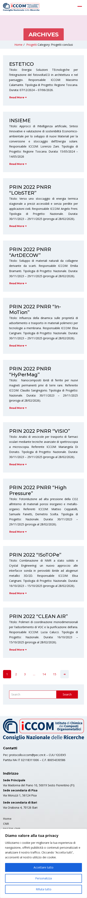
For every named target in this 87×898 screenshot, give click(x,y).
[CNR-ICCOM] (21, 7)
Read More (16, 97)
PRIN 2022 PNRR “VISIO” (39, 431)
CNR (6, 824)
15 (54, 674)
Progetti (31, 45)
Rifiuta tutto (43, 889)
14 (44, 674)
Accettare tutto (43, 867)
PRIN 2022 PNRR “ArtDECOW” (30, 252)
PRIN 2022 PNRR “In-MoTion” (35, 309)
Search (67, 694)
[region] (43, 863)
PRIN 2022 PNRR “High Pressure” (38, 490)
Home (18, 45)
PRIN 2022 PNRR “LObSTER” (30, 190)
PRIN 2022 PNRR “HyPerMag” (30, 371)
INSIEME (20, 120)
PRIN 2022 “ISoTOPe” (35, 555)
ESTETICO (21, 64)
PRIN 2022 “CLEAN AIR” (38, 616)
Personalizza (43, 878)
